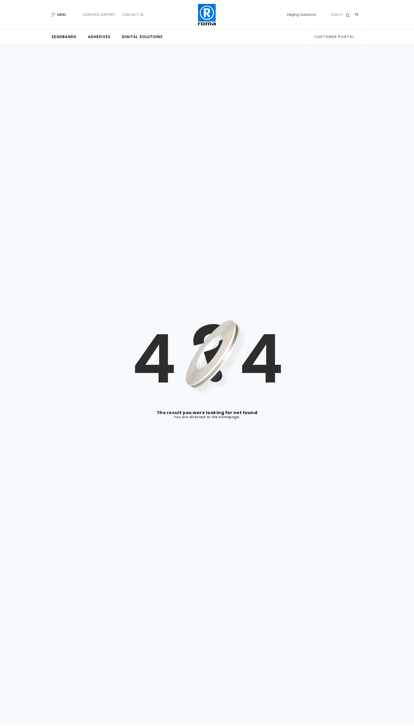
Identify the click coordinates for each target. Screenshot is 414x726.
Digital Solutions (142, 36)
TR (356, 14)
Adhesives (99, 36)
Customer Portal (334, 36)
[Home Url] (207, 14)
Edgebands (64, 36)
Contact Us (133, 14)
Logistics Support (99, 14)
